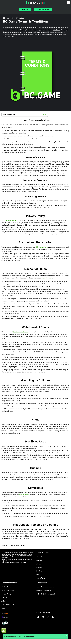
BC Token (39, 571)
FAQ (37, 574)
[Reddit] (57, 617)
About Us (39, 557)
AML (3, 601)
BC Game (56, 30)
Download (35, 636)
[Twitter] (43, 617)
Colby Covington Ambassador (46, 594)
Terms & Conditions (7, 590)
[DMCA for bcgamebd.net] (18, 630)
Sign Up (25, 9)
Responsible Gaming (8, 604)
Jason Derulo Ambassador (45, 587)
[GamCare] (18, 617)
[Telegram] (53, 617)
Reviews (39, 567)
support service (24, 494)
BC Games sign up (42, 247)
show (45, 114)
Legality (4, 608)
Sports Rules (40, 578)
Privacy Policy (6, 594)
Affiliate (38, 564)
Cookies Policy (6, 587)
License (39, 560)
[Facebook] (38, 617)
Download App (43, 9)
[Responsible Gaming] (18, 623)
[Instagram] (48, 617)
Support (4, 597)
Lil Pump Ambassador (43, 590)
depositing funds (46, 278)
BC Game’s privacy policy (9, 220)
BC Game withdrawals (20, 332)
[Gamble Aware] (18, 613)
